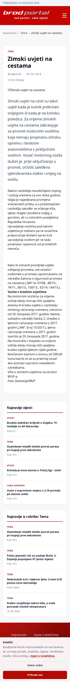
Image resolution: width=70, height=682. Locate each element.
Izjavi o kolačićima (43, 656)
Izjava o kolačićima (46, 635)
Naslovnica (10, 33)
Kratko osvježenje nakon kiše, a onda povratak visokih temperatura (31, 604)
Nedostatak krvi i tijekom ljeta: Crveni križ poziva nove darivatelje (34, 581)
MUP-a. (13, 376)
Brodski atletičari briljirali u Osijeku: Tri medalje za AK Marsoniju (32, 424)
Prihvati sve (35, 675)
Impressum (19, 635)
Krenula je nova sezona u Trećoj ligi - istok (34, 470)
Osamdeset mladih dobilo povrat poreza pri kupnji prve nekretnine (33, 448)
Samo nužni (35, 665)
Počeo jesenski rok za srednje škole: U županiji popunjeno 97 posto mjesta (31, 557)
